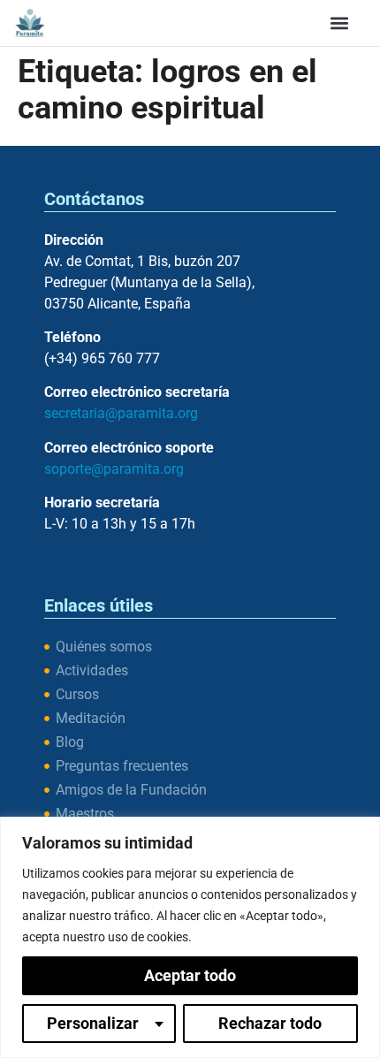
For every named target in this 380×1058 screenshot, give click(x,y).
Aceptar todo (190, 975)
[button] (340, 22)
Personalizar (93, 1023)
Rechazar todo (270, 1023)
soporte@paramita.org (114, 468)
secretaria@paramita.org (121, 413)
